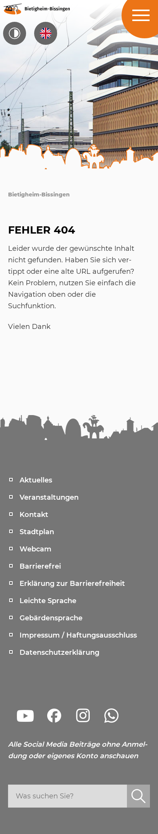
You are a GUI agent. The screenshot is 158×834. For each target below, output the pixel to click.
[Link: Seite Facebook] (54, 715)
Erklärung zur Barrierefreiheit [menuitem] (72, 583)
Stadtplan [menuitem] (37, 532)
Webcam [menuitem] (35, 549)
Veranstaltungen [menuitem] (49, 497)
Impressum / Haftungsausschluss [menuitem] (78, 635)
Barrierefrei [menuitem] (40, 566)
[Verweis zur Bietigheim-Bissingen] (36, 8)
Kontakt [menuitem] (34, 514)
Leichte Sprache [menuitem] (48, 601)
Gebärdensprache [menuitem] (51, 618)
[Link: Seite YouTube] (25, 715)
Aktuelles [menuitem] (36, 480)
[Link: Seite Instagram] (82, 715)
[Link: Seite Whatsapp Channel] (111, 715)
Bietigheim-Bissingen (39, 194)
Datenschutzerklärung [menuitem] (59, 652)
